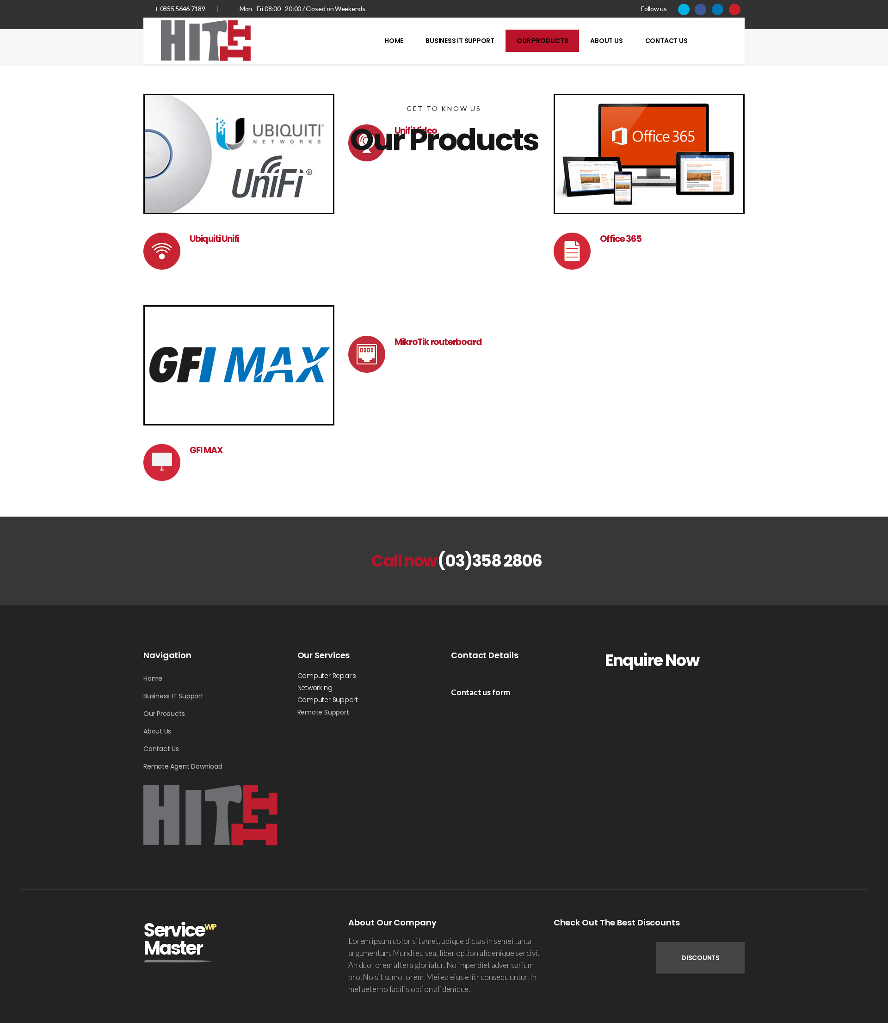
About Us (157, 731)
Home (152, 678)
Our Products (164, 713)
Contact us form (480, 692)
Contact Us (161, 748)
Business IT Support (173, 696)
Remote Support (323, 712)
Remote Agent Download (182, 766)
